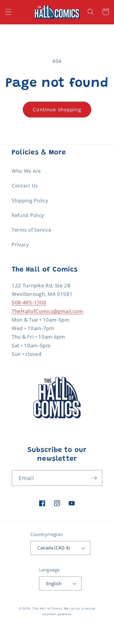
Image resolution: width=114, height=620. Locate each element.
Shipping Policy (30, 200)
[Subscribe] (94, 478)
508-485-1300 (29, 302)
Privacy (20, 244)
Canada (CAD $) (53, 548)
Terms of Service (31, 230)
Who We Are (26, 171)
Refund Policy (28, 215)
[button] (8, 11)
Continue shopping (57, 109)
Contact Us (25, 185)
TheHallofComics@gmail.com (47, 311)
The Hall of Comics (47, 608)
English (53, 583)
